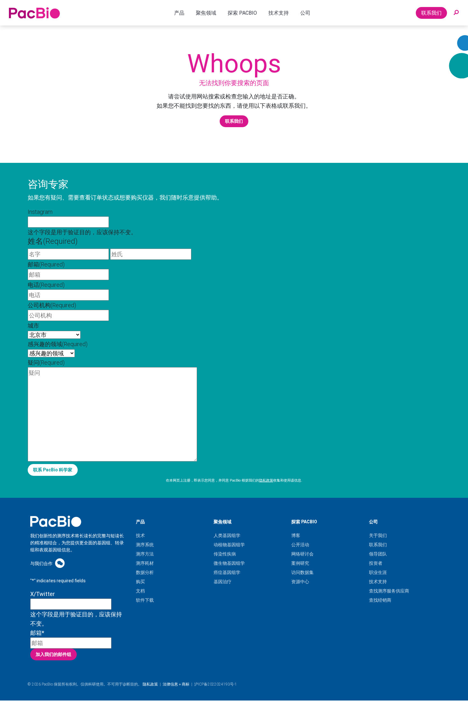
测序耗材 (145, 563)
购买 (140, 581)
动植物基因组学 (229, 544)
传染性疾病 (225, 553)
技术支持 (378, 581)
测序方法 (145, 553)
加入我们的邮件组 (53, 654)
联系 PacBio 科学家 (52, 469)
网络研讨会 (302, 553)
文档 (140, 590)
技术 (140, 535)
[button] (456, 13)
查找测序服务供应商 (389, 590)
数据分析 (145, 572)
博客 (295, 535)
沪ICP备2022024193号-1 (215, 684)
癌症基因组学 (227, 572)
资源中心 (300, 581)
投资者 (375, 563)
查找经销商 (380, 600)
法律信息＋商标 (176, 684)
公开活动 (300, 544)
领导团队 (378, 553)
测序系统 (145, 544)
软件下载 (145, 600)
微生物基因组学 (229, 563)
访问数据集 (302, 572)
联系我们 (431, 13)
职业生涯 (378, 572)
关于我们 (378, 535)
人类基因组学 (227, 535)
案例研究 (300, 563)
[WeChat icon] (60, 563)
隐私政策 (266, 480)
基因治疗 (222, 581)
